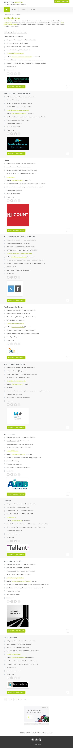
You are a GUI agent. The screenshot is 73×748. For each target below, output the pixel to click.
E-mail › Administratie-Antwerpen (15, 53)
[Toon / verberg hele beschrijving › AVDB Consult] (36, 457)
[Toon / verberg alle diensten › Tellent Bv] (36, 527)
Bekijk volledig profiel (16, 87)
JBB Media (35, 744)
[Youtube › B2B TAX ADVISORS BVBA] (19, 404)
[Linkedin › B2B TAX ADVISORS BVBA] (15, 404)
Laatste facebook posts (13, 126)
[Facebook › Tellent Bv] (11, 541)
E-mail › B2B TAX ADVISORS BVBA (16, 381)
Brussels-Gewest (11, 440)
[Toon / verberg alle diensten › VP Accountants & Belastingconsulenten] (36, 263)
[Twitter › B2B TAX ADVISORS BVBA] (8, 404)
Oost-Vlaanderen (11, 507)
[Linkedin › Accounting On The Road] (15, 601)
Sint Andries (20, 644)
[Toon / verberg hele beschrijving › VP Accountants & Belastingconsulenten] (36, 260)
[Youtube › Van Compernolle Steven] (19, 344)
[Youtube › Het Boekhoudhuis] (19, 677)
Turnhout (15, 371)
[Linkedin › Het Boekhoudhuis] (15, 677)
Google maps (24, 43)
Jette (18, 440)
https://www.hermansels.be (18, 113)
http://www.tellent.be (17, 520)
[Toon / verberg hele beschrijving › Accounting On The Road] (36, 584)
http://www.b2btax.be (17, 384)
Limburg (9, 100)
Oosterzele (19, 567)
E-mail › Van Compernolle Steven (15, 323)
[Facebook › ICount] (11, 200)
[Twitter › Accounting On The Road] (8, 601)
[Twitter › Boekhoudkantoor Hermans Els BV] (8, 133)
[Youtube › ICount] (19, 200)
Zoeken (23, 9)
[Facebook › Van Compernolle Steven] (11, 344)
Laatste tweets (11, 270)
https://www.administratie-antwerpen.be (22, 56)
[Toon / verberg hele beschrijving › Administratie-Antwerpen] (36, 60)
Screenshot (36, 56)
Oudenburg (19, 167)
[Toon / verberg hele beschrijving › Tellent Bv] (36, 524)
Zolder (13, 100)
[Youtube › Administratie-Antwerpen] (19, 73)
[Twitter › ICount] (8, 200)
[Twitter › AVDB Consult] (8, 474)
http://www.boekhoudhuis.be (19, 657)
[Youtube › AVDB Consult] (19, 474)
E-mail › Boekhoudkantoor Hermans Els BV (18, 110)
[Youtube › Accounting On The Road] (19, 601)
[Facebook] (36, 739)
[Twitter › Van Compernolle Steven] (8, 344)
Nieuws (14, 9)
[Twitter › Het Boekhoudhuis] (8, 677)
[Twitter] (32, 739)
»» (25, 32)
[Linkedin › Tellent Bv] (15, 541)
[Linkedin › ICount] (15, 200)
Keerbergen (19, 243)
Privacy (39, 744)
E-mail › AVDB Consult (12, 451)
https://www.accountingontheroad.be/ (21, 581)
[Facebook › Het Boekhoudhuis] (11, 677)
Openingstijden (11, 66)
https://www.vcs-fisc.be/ (18, 327)
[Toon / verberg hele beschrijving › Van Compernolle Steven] (36, 330)
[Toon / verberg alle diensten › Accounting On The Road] (36, 588)
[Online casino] (37, 707)
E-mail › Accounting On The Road (15, 577)
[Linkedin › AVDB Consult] (15, 474)
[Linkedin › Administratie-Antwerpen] (15, 73)
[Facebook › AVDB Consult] (11, 474)
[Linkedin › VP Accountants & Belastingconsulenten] (15, 277)
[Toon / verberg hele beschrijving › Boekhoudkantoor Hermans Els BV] (36, 117)
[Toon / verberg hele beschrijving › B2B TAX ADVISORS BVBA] (36, 388)
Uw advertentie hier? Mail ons (36, 724)
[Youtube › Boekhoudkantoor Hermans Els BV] (19, 133)
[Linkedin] (39, 739)
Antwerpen (9, 43)
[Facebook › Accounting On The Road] (11, 601)
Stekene (19, 507)
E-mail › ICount (10, 177)
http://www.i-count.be (17, 180)
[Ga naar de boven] (67, 86)
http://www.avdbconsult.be (18, 454)
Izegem (19, 313)
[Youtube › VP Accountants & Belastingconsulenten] (19, 277)
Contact (32, 9)
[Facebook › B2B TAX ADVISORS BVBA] (11, 404)
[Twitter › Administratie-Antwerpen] (8, 73)
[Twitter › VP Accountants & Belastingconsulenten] (8, 277)
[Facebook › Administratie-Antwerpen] (11, 73)
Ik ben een (62, 1)
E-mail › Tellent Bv (11, 517)
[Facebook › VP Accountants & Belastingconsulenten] (11, 277)
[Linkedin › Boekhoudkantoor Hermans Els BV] (15, 133)
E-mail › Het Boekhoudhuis (13, 654)
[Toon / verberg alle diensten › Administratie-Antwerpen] (36, 63)
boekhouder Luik (8, 22)
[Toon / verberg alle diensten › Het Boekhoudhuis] (36, 664)
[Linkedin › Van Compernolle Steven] (15, 344)
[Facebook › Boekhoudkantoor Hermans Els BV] (11, 133)
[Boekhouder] (7, 9)
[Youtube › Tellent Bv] (19, 541)
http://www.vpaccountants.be (19, 257)
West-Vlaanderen (11, 167)
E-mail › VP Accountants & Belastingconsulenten (19, 253)
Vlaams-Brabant (11, 243)
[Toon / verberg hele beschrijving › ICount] (36, 184)
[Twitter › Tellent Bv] (8, 541)
